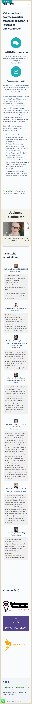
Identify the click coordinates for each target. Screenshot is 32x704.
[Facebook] (3, 682)
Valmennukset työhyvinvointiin (14, 687)
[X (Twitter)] (6, 682)
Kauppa (5, 694)
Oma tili (11, 694)
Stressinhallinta (8, 191)
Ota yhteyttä (22, 692)
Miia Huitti (8, 3)
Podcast (5, 690)
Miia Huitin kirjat (15, 690)
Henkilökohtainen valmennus (16, 52)
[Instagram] (8, 682)
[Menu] (28, 4)
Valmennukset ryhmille (16, 81)
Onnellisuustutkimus (9, 692)
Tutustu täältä (16, 63)
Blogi (27, 687)
